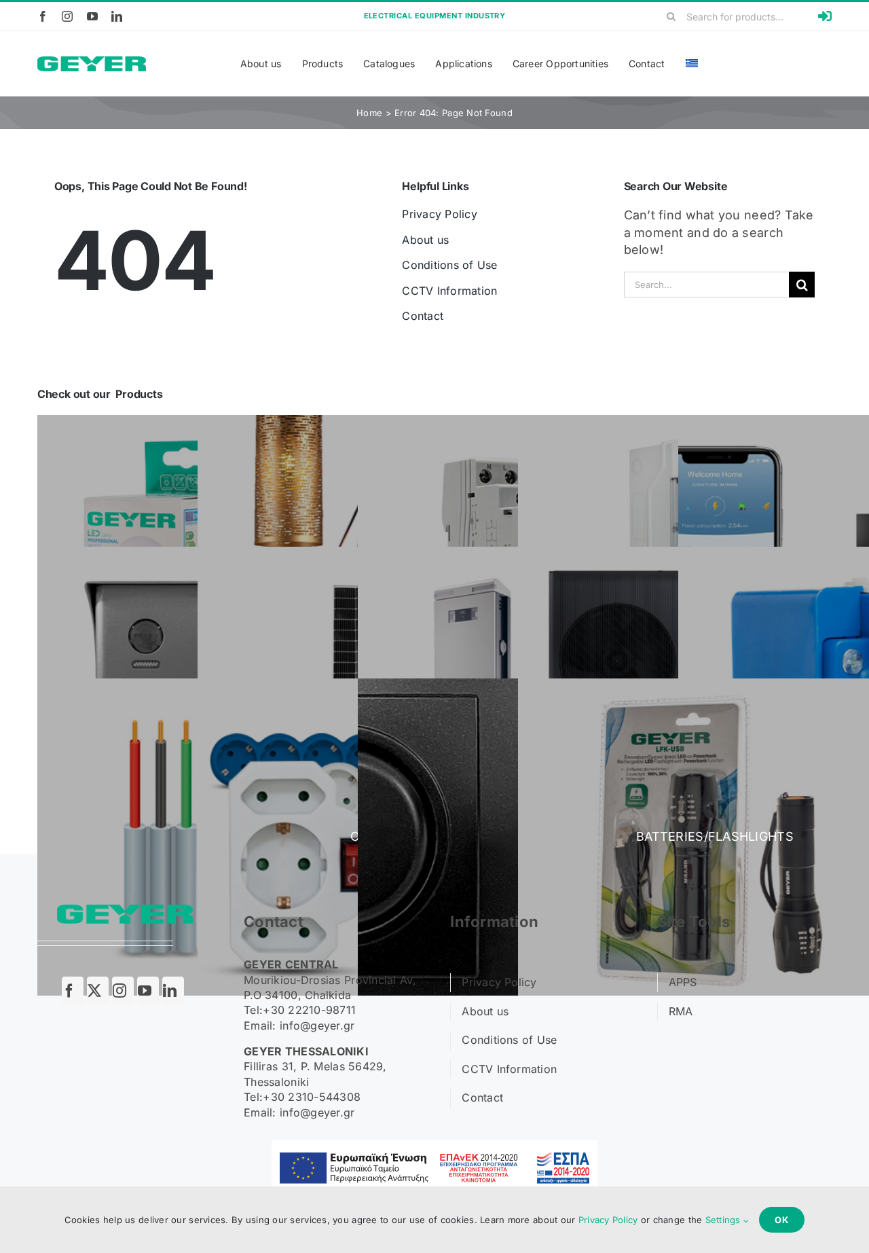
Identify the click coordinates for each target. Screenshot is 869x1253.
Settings (724, 1219)
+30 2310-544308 (311, 1097)
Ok (782, 1219)
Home (369, 112)
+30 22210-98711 (309, 1010)
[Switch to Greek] (692, 64)
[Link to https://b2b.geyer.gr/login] (825, 16)
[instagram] (67, 16)
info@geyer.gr (317, 1025)
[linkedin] (116, 16)
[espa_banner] (434, 1146)
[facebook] (42, 16)
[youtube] (92, 16)
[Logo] (91, 62)
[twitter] (98, 991)
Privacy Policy (608, 1219)
